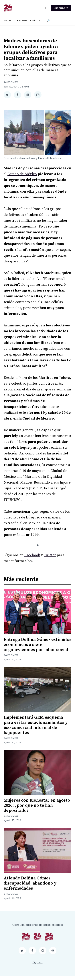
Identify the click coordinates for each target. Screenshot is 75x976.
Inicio (7, 20)
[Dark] (46, 8)
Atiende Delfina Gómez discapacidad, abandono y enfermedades (30, 883)
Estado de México (29, 20)
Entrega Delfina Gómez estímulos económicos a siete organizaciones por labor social (37, 644)
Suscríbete (61, 7)
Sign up (38, 962)
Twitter (50, 555)
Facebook (32, 555)
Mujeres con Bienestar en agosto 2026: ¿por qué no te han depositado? (37, 805)
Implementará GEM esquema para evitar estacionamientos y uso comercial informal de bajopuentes (36, 725)
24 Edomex (11, 82)
